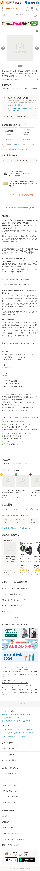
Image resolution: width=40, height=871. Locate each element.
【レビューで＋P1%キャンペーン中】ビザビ (15, 683)
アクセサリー (12, 669)
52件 (26, 515)
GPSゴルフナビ (23, 669)
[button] (37, 79)
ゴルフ (4, 669)
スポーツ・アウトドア (22, 667)
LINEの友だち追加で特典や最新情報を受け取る (20, 208)
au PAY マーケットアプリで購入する (20, 195)
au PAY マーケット (7, 667)
